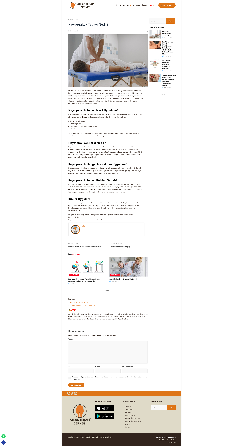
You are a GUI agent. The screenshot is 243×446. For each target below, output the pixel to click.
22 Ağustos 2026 (168, 37)
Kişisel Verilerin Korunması (166, 437)
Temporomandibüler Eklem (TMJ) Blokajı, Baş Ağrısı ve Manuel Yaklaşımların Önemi (169, 80)
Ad (69, 367)
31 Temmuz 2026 (168, 56)
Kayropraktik (74, 31)
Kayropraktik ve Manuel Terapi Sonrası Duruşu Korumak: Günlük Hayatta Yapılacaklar (84, 280)
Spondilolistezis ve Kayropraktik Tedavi (123, 279)
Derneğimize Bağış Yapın (133, 421)
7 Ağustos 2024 (115, 281)
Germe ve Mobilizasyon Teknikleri (166, 33)
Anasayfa (128, 406)
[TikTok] (72, 393)
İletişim (145, 5)
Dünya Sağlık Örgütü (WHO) (79, 303)
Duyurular (128, 412)
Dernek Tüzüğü (130, 415)
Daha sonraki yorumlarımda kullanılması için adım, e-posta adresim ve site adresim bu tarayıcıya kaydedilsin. (109, 378)
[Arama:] (158, 21)
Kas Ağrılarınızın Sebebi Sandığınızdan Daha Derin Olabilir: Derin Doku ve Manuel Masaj (167, 48)
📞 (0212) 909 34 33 (167, 5)
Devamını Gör (108, 290)
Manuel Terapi (74, 274)
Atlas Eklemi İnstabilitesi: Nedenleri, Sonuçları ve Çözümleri (166, 64)
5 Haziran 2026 (167, 87)
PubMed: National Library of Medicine (82, 305)
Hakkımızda (124, 5)
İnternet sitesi (127, 367)
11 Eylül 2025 (73, 283)
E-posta (98, 367)
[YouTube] (75, 393)
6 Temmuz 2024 (73, 19)
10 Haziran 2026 (168, 70)
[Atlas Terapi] (81, 5)
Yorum (71, 339)
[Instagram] (68, 393)
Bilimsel (136, 5)
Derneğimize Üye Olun (132, 418)
